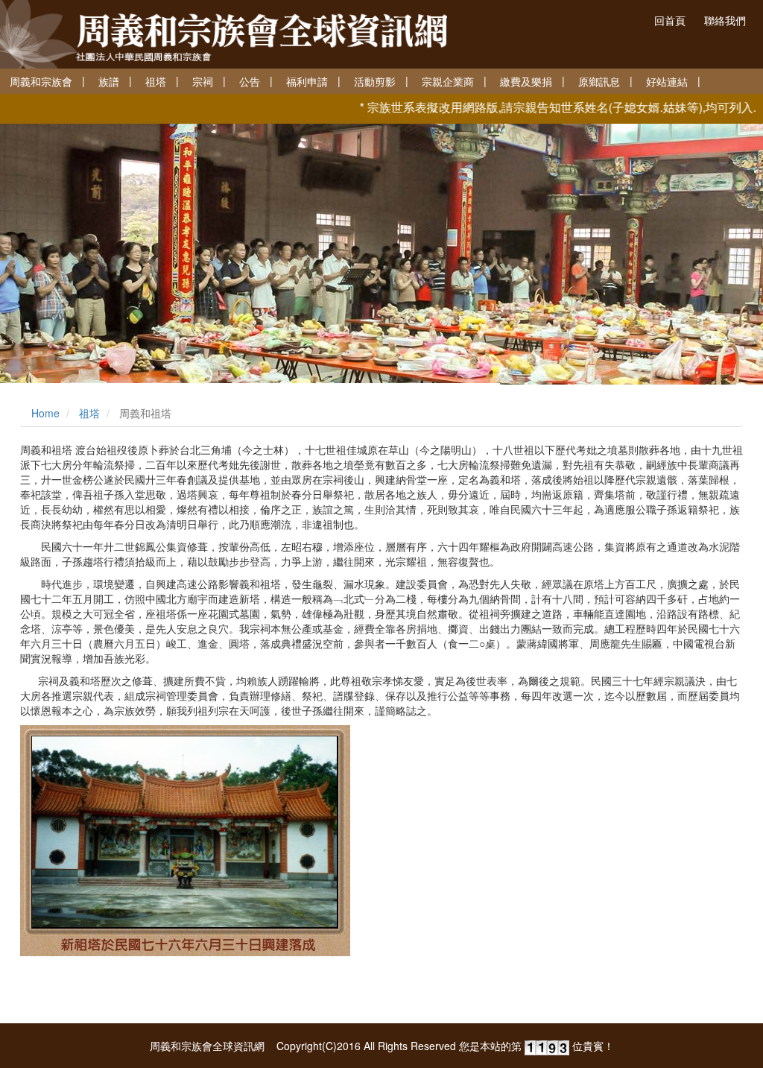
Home (45, 412)
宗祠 (202, 81)
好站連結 (667, 81)
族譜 (108, 81)
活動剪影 (375, 81)
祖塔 (155, 81)
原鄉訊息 (599, 81)
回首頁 (670, 20)
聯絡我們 (725, 20)
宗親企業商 (448, 81)
